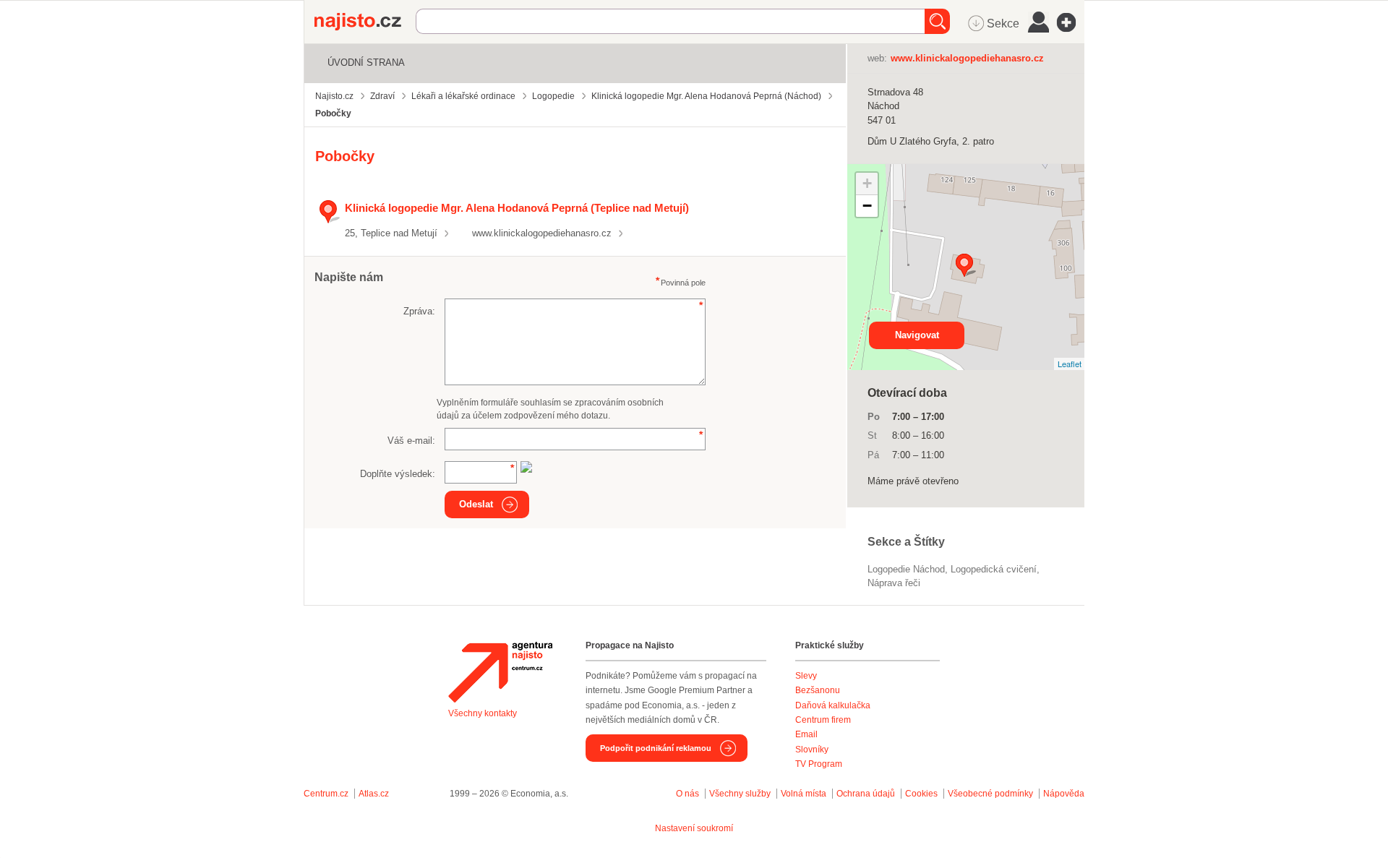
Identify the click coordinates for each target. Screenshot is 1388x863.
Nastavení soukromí (694, 828)
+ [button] (867, 183)
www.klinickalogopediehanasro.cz (542, 233)
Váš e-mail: (411, 440)
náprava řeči (894, 583)
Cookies (921, 794)
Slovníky (811, 749)
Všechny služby (741, 794)
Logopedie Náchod (906, 569)
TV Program (818, 764)
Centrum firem (823, 720)
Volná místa (803, 794)
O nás (687, 794)
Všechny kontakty (482, 713)
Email (806, 734)
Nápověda (1063, 794)
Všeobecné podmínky (990, 794)
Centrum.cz (326, 794)
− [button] (867, 206)
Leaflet (1069, 363)
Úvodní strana (366, 62)
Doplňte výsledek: (397, 473)
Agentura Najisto (500, 672)
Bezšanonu (817, 690)
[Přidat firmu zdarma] (1070, 22)
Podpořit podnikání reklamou (655, 748)
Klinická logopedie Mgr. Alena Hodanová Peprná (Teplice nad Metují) (517, 208)
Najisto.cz (365, 22)
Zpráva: (419, 311)
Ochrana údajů (865, 794)
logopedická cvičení (994, 569)
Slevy (806, 676)
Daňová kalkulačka (832, 705)
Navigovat (917, 335)
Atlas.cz (374, 794)
